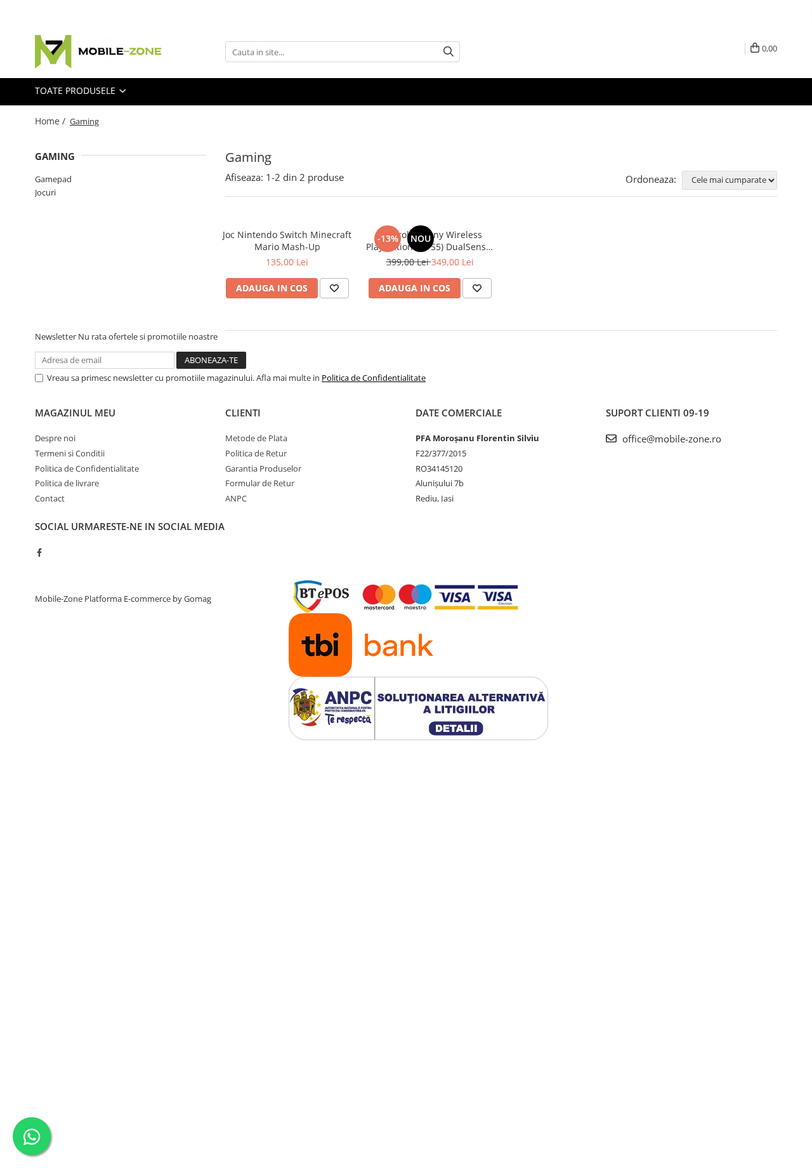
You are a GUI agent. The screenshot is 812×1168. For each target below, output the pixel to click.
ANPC (236, 498)
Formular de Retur (259, 483)
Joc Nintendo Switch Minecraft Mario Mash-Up (287, 241)
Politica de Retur (256, 453)
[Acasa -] (98, 52)
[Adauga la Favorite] (334, 288)
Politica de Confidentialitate (374, 377)
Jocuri (45, 192)
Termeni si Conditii (70, 453)
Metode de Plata (256, 438)
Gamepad (53, 179)
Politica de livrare (67, 483)
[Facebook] (39, 552)
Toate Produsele (76, 90)
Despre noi (55, 438)
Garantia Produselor (263, 468)
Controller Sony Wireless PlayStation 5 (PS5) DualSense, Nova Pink (430, 241)
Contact (50, 498)
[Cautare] (448, 51)
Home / (51, 121)
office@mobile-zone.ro (670, 438)
